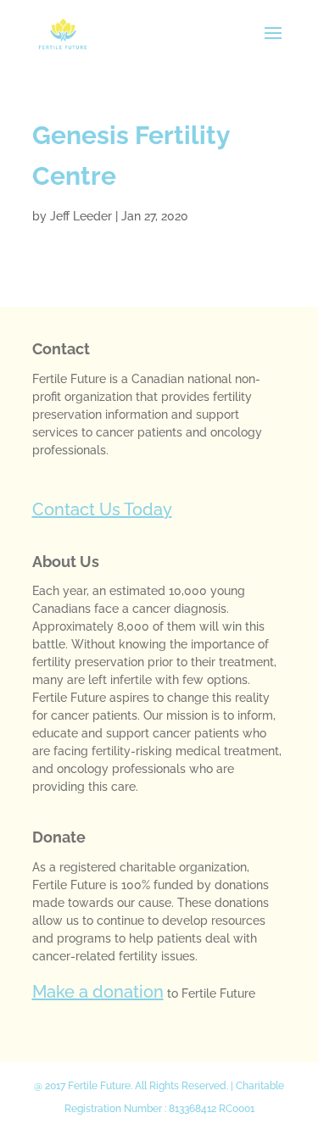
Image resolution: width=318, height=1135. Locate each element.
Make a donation (98, 992)
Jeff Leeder (81, 216)
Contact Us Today (102, 509)
